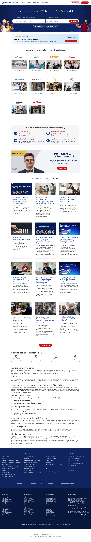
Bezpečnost (75, 508)
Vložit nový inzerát (51, 458)
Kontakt (4, 458)
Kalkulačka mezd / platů (30, 462)
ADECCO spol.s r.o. (50, 506)
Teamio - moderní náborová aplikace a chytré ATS (78, 501)
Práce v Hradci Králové (6, 499)
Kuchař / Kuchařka (50, 509)
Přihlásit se (85, 2)
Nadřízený (70, 512)
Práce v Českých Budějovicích (8, 497)
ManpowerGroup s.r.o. (50, 496)
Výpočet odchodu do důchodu (32, 472)
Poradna (26, 458)
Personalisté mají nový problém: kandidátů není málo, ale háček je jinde (68, 279)
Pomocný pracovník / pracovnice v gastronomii (55, 515)
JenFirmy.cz (33, 483)
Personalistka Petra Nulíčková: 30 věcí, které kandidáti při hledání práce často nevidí (45, 319)
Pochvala (79, 512)
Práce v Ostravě (5, 508)
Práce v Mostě (5, 504)
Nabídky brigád (28, 494)
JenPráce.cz (6, 3)
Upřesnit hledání (39, 26)
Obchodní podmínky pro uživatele (11, 460)
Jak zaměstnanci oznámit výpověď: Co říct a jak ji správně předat (68, 199)
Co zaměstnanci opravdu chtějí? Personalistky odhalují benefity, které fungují (44, 240)
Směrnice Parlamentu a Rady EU (11, 466)
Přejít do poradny (45, 345)
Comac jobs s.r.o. (49, 500)
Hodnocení (75, 512)
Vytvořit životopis (29, 456)
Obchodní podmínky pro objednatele (12, 462)
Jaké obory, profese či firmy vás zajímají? (25, 17)
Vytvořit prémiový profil (52, 472)
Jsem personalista (85, 512)
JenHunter (50, 483)
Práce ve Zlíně (5, 513)
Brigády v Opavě (27, 507)
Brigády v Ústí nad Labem (29, 512)
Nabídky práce (5, 494)
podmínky (67, 524)
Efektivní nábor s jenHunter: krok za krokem (77, 497)
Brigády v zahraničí (28, 514)
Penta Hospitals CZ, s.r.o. (51, 499)
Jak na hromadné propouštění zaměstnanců (21, 238)
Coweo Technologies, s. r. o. (67, 483)
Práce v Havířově (5, 498)
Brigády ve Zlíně (27, 513)
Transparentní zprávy (8, 476)
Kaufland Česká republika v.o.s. (52, 502)
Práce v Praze (5, 511)
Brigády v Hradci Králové (29, 499)
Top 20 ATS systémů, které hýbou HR (75, 502)
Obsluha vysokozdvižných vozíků (52, 514)
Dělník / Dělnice (49, 511)
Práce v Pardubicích (6, 509)
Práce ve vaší (6, 515)
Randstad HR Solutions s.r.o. (51, 503)
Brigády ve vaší (28, 515)
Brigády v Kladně (27, 502)
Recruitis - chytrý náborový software (75, 500)
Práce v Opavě (5, 507)
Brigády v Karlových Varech (29, 501)
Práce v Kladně (5, 502)
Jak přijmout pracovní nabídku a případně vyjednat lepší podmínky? (21, 279)
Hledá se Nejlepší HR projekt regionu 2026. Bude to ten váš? (69, 319)
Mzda (69, 511)
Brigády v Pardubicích (28, 509)
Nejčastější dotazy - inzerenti (54, 464)
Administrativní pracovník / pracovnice (53, 518)
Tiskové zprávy (6, 456)
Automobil (70, 508)
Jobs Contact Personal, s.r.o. (51, 504)
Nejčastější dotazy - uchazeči (32, 460)
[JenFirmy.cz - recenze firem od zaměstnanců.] (45, 39)
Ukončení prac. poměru (75, 511)
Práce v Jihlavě (5, 500)
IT (87, 507)
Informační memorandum (9, 468)
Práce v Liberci (5, 503)
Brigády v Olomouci (28, 506)
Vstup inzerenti (75, 2)
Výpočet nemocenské (30, 466)
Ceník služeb (49, 460)
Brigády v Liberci (27, 503)
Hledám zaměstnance (52, 456)
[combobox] (30, 21)
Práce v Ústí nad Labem (7, 512)
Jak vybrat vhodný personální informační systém (77, 498)
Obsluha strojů (49, 513)
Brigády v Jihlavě (27, 500)
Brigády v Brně (27, 496)
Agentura (82, 508)
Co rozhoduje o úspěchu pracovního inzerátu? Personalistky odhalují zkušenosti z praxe (20, 200)
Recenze (48, 462)
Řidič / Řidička (49, 510)
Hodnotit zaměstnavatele (53, 470)
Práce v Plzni (4, 510)
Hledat (74, 21)
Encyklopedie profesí (29, 468)
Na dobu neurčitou (72, 507)
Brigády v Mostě (27, 504)
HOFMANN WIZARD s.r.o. (51, 498)
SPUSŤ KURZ (62, 168)
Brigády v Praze (27, 511)
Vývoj (86, 507)
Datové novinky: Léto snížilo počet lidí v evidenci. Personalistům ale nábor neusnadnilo (69, 240)
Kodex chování (6, 470)
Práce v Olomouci (5, 506)
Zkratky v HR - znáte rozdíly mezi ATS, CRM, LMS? (78, 503)
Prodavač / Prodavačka (50, 512)
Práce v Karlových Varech (7, 501)
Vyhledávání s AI (52, 26)
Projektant (78, 507)
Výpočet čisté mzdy (29, 464)
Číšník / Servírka (49, 519)
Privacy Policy (6, 472)
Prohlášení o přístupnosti (9, 474)
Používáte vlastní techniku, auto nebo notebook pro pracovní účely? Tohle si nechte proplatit (45, 280)
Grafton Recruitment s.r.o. (51, 497)
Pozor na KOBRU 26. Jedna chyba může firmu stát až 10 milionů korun (22, 319)
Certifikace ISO (6, 464)
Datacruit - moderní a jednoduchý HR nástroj (77, 496)
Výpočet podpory (29, 470)
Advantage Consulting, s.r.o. (51, 501)
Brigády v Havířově (28, 498)
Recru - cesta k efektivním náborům (75, 499)
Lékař (79, 508)
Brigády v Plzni (27, 510)
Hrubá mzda (83, 511)
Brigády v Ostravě (27, 508)
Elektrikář (82, 507)
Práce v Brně (4, 496)
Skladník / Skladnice (50, 517)
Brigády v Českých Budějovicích (30, 497)
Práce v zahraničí (5, 514)
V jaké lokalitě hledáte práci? (54, 17)
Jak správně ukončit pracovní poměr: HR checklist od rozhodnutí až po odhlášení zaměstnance (45, 200)
